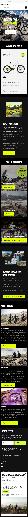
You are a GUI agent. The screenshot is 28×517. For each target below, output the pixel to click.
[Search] (3, 7)
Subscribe (20, 443)
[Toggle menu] (26, 7)
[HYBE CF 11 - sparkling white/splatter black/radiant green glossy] (24, 76)
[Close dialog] (25, 473)
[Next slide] (25, 71)
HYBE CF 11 (16, 286)
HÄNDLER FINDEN (6, 1)
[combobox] (12, 7)
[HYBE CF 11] (14, 66)
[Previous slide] (2, 71)
